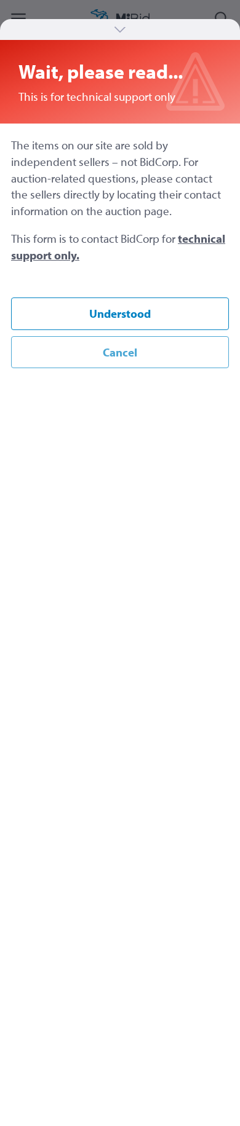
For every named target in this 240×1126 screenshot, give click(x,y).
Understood (120, 313)
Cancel (120, 352)
